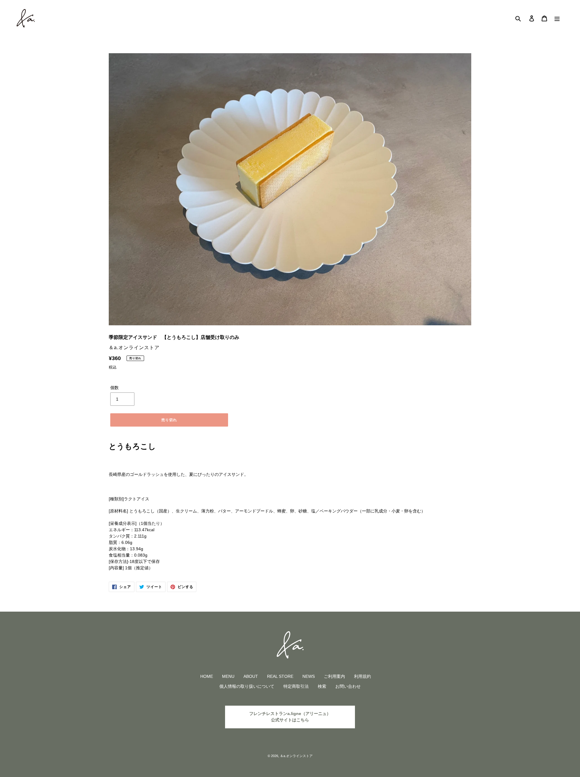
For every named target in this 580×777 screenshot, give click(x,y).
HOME (206, 676)
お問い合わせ (348, 686)
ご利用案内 (334, 676)
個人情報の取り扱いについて (246, 686)
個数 (114, 387)
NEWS (308, 676)
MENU (228, 676)
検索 (322, 686)
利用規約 (362, 676)
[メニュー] (557, 18)
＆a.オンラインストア (296, 756)
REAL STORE (280, 676)
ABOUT (250, 676)
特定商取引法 (296, 686)
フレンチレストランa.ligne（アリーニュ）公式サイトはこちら (290, 716)
